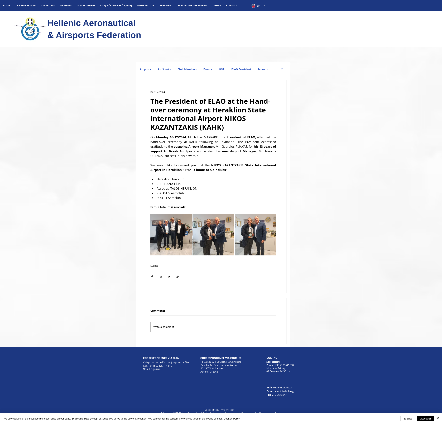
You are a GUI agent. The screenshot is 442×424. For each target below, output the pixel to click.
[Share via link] (177, 276)
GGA (221, 69)
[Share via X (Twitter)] (160, 276)
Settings (407, 418)
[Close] (438, 418)
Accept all (425, 418)
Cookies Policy (232, 418)
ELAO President (241, 69)
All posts (145, 69)
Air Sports (164, 69)
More (261, 69)
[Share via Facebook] (152, 276)
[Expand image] (171, 234)
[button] (25, 5)
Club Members (186, 69)
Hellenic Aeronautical (92, 23)
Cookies (209, 410)
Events (207, 69)
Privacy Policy (227, 410)
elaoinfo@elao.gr (285, 391)
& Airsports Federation (94, 35)
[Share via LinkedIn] (169, 276)
